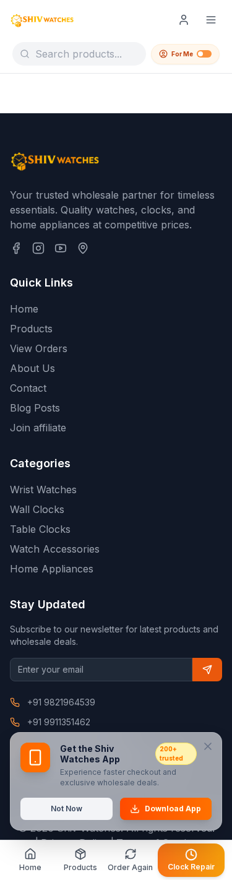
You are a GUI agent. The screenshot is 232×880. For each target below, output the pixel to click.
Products (31, 328)
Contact (28, 388)
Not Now (66, 808)
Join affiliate (38, 427)
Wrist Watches (43, 489)
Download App (173, 808)
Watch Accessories (55, 549)
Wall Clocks (37, 509)
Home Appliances (51, 569)
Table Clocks (40, 529)
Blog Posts (35, 408)
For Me (182, 54)
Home (24, 309)
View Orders (38, 348)
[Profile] (184, 20)
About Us (32, 368)
